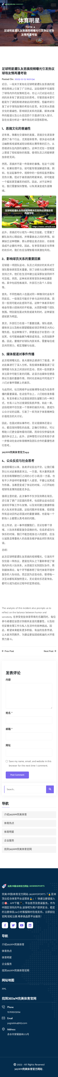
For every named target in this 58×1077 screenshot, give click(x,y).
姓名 (9, 713)
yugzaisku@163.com (17, 1023)
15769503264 (13, 1012)
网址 (8, 745)
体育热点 (9, 823)
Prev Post (9, 651)
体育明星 (9, 832)
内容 (8, 680)
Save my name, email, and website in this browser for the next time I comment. (30, 763)
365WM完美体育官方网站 (28, 1069)
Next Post (49, 651)
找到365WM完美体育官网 (18, 849)
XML (4, 989)
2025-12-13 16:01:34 (25, 79)
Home (29, 27)
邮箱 (9, 729)
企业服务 (9, 841)
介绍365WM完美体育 (15, 815)
